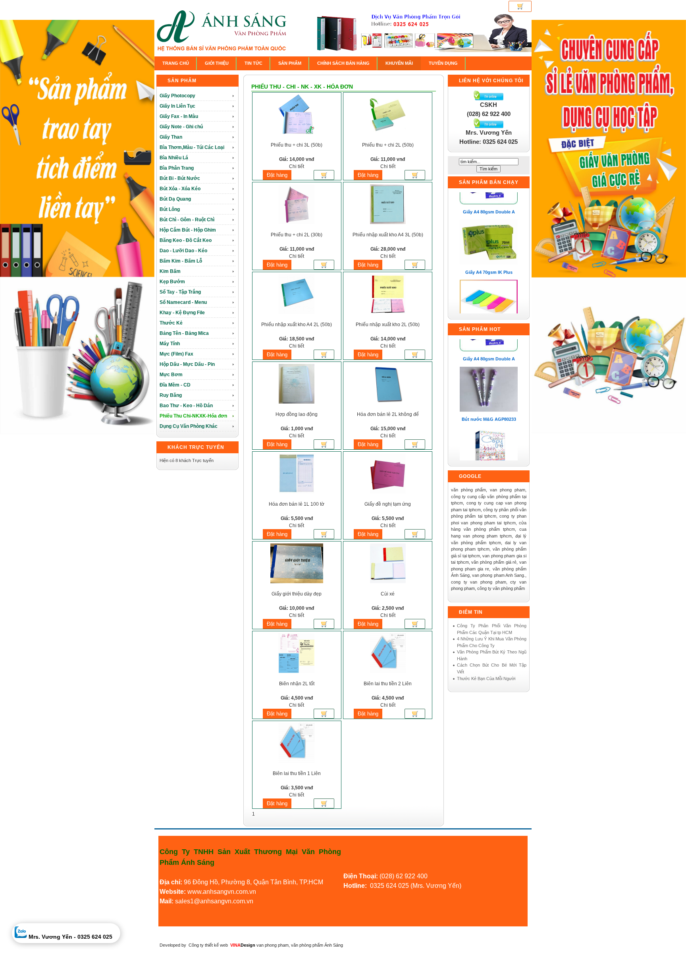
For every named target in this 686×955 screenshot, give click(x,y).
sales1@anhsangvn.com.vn (214, 901)
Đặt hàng (277, 175)
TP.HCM (311, 882)
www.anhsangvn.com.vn (221, 891)
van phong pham (272, 945)
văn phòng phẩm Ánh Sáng (317, 945)
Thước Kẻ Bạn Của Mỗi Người (486, 678)
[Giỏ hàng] (324, 177)
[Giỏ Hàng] (520, 6)
